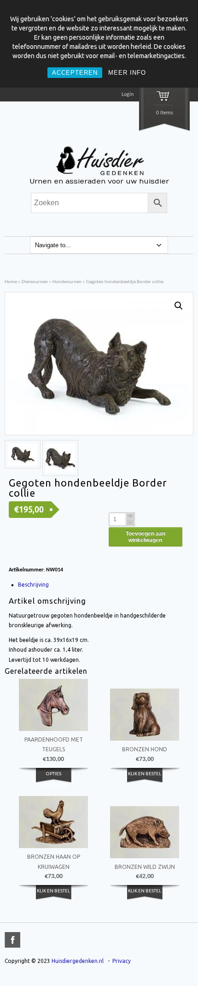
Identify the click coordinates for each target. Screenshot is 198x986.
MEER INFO (127, 72)
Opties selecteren (54, 779)
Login (128, 94)
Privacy (121, 961)
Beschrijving (33, 585)
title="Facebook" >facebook (12, 940)
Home (11, 282)
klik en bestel (144, 773)
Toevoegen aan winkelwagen (145, 536)
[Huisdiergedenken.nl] (99, 176)
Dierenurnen (35, 282)
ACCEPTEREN (75, 72)
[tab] (100, 585)
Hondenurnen (67, 282)
